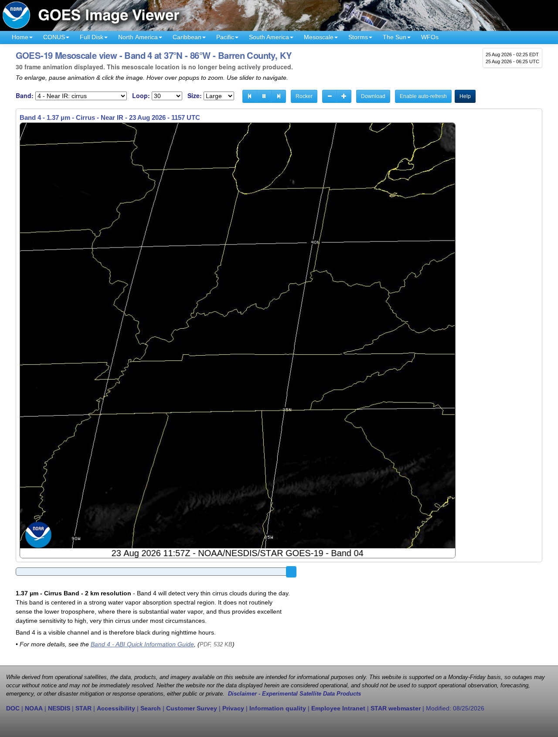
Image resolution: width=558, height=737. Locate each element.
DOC (13, 708)
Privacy (233, 708)
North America (138, 37)
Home (20, 37)
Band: (25, 95)
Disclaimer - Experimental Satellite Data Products (294, 694)
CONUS (54, 37)
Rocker (304, 96)
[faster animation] (344, 96)
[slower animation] (329, 96)
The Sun (394, 37)
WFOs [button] (430, 37)
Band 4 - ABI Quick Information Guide (142, 644)
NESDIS (59, 708)
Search (150, 708)
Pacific (225, 37)
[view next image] (278, 96)
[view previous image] (249, 96)
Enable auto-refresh (423, 96)
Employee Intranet (338, 708)
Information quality (277, 708)
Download (373, 96)
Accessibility (116, 708)
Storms (358, 37)
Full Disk (91, 37)
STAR (83, 708)
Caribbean (187, 37)
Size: (194, 95)
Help (465, 96)
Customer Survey (191, 708)
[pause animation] (264, 96)
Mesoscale (318, 37)
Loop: (141, 95)
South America (269, 37)
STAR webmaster (396, 708)
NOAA (34, 708)
